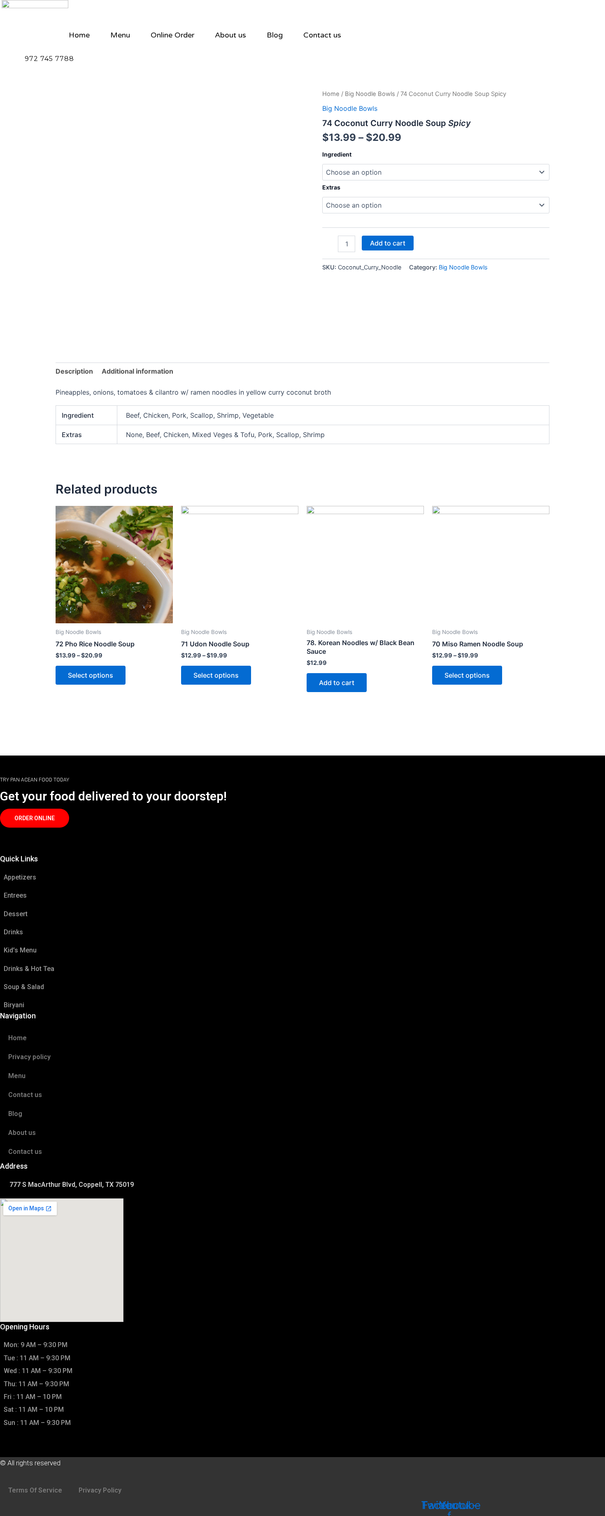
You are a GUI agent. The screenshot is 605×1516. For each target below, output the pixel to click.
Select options (90, 675)
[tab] (74, 371)
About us (230, 35)
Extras (331, 187)
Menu (120, 35)
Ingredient (336, 154)
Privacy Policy (100, 1490)
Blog (275, 35)
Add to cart (387, 243)
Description (74, 371)
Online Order (172, 35)
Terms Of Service (35, 1490)
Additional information (137, 371)
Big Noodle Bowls (370, 94)
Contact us (322, 35)
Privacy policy (29, 1057)
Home (79, 35)
